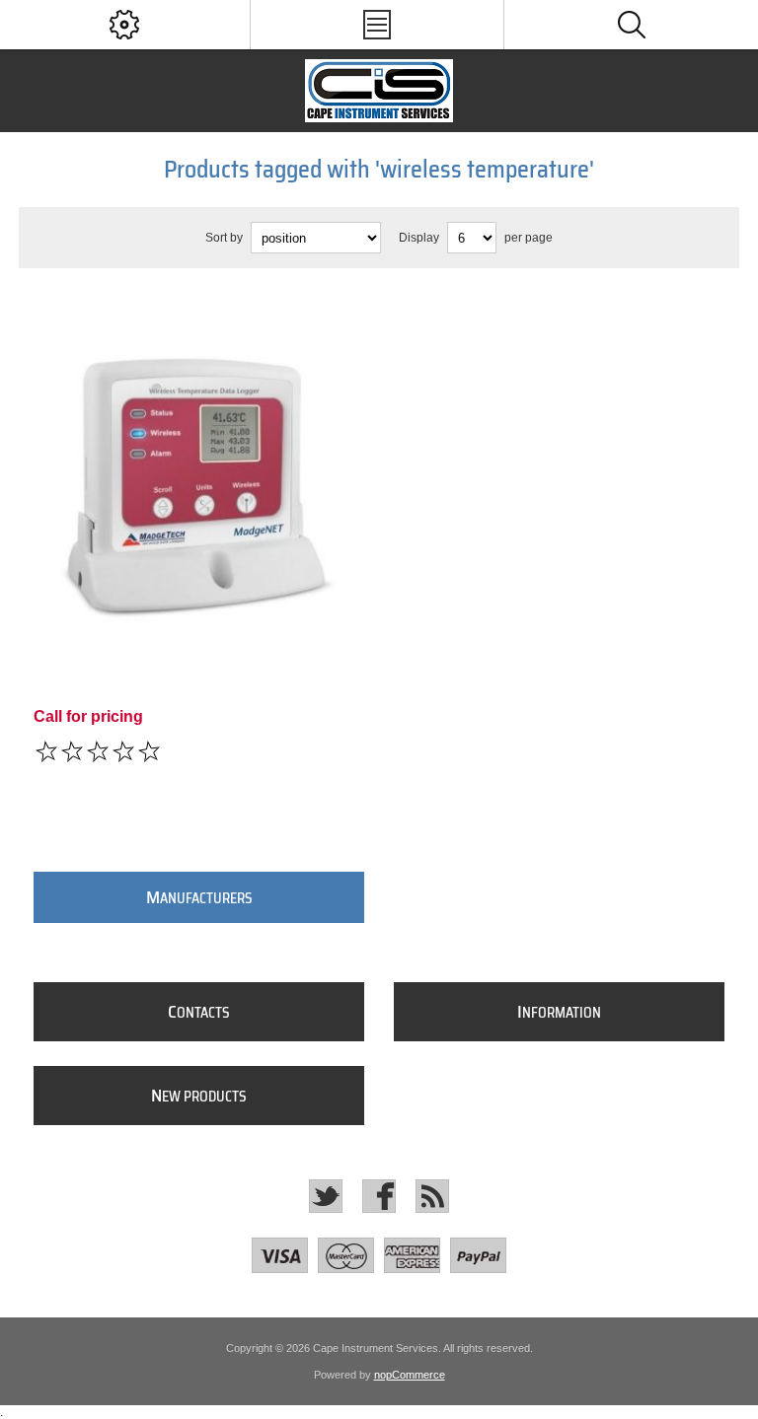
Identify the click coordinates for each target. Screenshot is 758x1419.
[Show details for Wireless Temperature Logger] (199, 463)
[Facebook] (379, 1196)
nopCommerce (409, 1375)
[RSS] (432, 1196)
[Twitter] (325, 1196)
